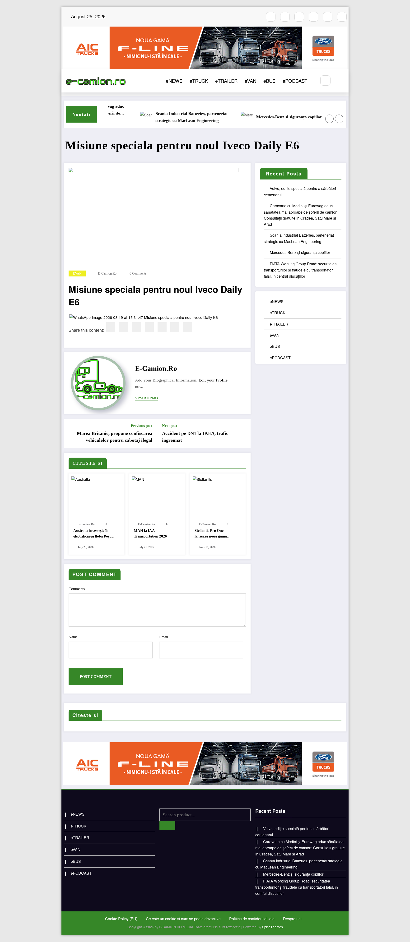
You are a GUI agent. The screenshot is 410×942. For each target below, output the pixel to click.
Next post (169, 426)
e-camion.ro (107, 273)
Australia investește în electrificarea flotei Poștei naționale (93, 533)
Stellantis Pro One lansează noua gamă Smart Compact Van (211, 533)
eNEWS (174, 80)
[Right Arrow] (339, 119)
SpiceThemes (272, 926)
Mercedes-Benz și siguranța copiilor (272, 117)
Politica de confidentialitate (252, 918)
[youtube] (299, 17)
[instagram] (285, 17)
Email (163, 637)
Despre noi (292, 918)
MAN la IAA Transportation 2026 (150, 533)
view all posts (146, 398)
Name (73, 637)
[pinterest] (162, 327)
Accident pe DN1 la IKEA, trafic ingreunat (195, 436)
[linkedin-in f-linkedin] (342, 17)
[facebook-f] (270, 17)
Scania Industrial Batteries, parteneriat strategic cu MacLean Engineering (174, 117)
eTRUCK (199, 80)
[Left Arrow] (330, 119)
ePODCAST (295, 80)
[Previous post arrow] (70, 433)
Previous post (141, 426)
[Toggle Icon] (340, 80)
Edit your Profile (213, 380)
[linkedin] (136, 327)
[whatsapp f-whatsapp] (327, 17)
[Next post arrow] (244, 433)
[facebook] (110, 327)
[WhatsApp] (174, 327)
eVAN (250, 80)
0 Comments (138, 273)
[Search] (325, 80)
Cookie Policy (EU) (121, 918)
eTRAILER (226, 80)
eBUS (269, 80)
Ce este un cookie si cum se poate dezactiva (183, 918)
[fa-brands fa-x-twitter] (313, 17)
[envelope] (149, 327)
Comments (77, 589)
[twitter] (123, 327)
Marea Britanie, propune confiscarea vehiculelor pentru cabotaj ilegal (114, 436)
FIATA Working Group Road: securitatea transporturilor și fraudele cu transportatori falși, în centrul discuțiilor (300, 270)
